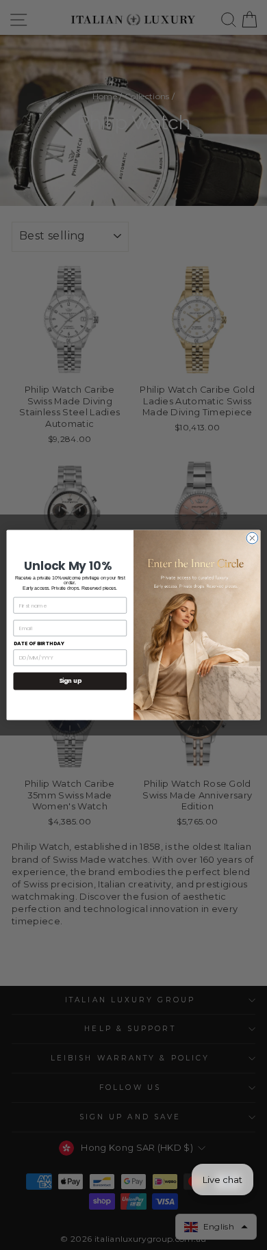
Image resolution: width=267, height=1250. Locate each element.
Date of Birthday (39, 643)
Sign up (70, 681)
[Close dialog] (252, 538)
